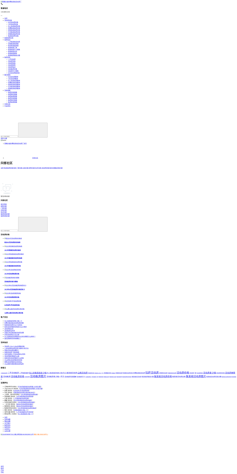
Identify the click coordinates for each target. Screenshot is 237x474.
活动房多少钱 (209, 373)
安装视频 (7, 90)
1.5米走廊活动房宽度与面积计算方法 (16, 348)
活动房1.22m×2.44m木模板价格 (14, 346)
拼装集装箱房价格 (14, 30)
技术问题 (38, 168)
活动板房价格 (12, 69)
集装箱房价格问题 (10, 168)
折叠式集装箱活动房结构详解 (14, 323)
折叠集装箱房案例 (14, 82)
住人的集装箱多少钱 (38, 373)
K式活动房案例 (13, 77)
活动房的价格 (220, 373)
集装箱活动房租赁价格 (227, 376)
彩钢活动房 (119, 373)
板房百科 (7, 57)
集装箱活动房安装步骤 (213, 376)
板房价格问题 (5, 214)
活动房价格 (8, 20)
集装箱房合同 (12, 51)
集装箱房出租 (8, 38)
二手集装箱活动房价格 (21, 398)
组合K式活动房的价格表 (12, 242)
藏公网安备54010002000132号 (24, 434)
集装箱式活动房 (137, 376)
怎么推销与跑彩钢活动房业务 (14, 364)
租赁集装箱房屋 (13, 45)
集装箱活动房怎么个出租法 (13, 325)
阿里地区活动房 (112, 376)
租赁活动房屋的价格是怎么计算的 (15, 327)
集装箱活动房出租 (179, 376)
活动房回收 (12, 63)
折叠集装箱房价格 (14, 28)
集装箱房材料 (12, 53)
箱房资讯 (7, 427)
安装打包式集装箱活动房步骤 (14, 332)
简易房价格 (101, 376)
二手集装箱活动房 (14, 41)
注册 (5, 138)
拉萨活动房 (152, 372)
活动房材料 (12, 65)
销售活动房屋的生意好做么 (13, 362)
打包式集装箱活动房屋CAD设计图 (29, 386)
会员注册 (7, 431)
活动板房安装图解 (70, 376)
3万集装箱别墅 (4, 373)
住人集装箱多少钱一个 (25, 414)
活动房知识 (12, 67)
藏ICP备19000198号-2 (41, 434)
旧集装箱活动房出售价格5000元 (24, 392)
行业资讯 (7, 106)
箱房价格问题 (5, 216)
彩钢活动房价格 (128, 373)
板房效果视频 (12, 102)
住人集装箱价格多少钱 (55, 373)
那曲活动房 (106, 376)
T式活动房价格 (13, 24)
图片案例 (7, 75)
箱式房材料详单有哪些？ (12, 338)
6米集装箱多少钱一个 (21, 410)
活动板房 (7, 376)
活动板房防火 (88, 376)
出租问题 (26, 168)
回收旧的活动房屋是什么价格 (14, 358)
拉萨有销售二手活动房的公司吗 (14, 354)
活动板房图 (27, 376)
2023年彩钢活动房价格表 (12, 250)
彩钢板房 (113, 373)
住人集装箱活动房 (70, 373)
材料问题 (32, 168)
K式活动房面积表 (14, 73)
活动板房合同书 (9, 330)
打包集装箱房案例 (14, 86)
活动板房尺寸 (81, 376)
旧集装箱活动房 (172, 373)
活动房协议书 (8, 328)
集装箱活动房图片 (196, 376)
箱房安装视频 (12, 92)
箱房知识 (7, 40)
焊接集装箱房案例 (14, 88)
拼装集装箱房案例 (14, 84)
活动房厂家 (193, 373)
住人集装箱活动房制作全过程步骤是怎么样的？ (20, 336)
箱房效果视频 (12, 96)
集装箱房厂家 (12, 47)
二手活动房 (12, 59)
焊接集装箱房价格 (14, 34)
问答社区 (7, 104)
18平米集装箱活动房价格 (25, 396)
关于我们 (7, 423)
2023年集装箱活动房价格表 (13, 258)
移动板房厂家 (95, 376)
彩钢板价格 (107, 373)
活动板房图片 (38, 376)
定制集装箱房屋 (13, 43)
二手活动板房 (13, 373)
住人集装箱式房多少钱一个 (13, 321)
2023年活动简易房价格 (11, 297)
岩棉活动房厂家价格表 (11, 352)
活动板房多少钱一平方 (55, 376)
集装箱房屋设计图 (14, 55)
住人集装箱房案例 (14, 80)
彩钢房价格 (91, 373)
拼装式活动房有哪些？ (11, 350)
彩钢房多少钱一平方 (99, 373)
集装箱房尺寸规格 (14, 49)
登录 (2, 138)
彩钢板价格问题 (57, 168)
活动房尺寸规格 (13, 71)
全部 (2, 168)
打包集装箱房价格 (14, 32)
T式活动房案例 (13, 78)
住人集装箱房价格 (14, 26)
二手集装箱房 (24, 373)
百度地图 (7, 419)
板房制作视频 (12, 100)
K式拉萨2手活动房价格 (12, 305)
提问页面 (4, 204)
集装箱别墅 (119, 376)
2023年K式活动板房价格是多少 (14, 289)
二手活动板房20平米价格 (25, 412)
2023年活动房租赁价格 (11, 273)
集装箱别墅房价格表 (126, 376)
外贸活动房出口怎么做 (11, 334)
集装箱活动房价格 (163, 376)
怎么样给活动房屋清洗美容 (13, 360)
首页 (5, 18)
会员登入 (7, 429)
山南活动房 (82, 373)
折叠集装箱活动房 (139, 373)
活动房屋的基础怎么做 (11, 356)
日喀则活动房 (163, 373)
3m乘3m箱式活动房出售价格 (13, 313)
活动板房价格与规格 (11, 281)
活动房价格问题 (46, 168)
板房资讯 (7, 425)
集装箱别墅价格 (13, 36)
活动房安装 (12, 61)
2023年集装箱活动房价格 (12, 266)
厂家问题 (19, 168)
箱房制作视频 (12, 94)
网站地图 (7, 421)
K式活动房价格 (13, 22)
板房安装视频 (12, 98)
